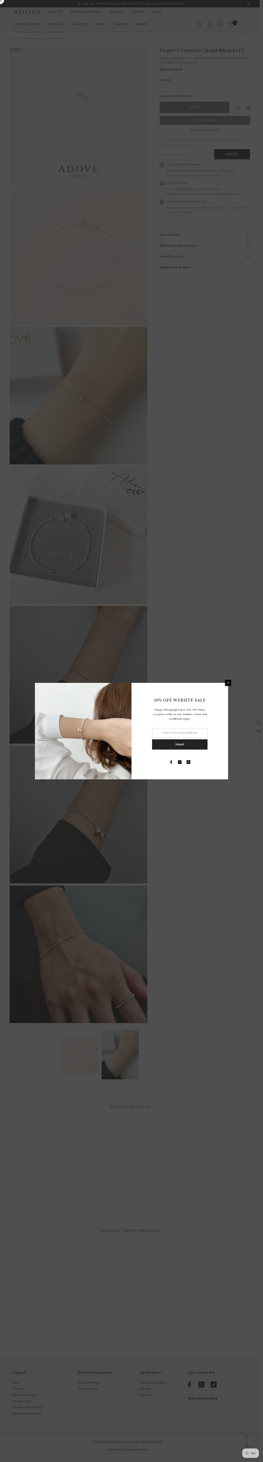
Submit (179, 744)
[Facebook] (171, 762)
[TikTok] (188, 762)
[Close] (228, 683)
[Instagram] (179, 762)
